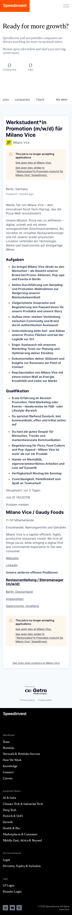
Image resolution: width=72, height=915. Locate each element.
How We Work (12, 760)
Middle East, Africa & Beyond (22, 840)
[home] (15, 6)
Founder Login (12, 891)
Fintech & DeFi (13, 816)
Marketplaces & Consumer (20, 834)
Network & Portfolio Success (21, 754)
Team (6, 742)
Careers (8, 778)
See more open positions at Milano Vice (36, 662)
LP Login (8, 885)
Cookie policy (45, 700)
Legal (6, 860)
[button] (66, 6)
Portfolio (8, 748)
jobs (6, 99)
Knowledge (10, 766)
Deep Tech (9, 810)
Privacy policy (27, 700)
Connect (8, 772)
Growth (8, 822)
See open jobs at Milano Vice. (34, 162)
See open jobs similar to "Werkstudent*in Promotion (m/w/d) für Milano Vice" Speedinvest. (39, 171)
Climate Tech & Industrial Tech (23, 804)
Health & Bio (11, 828)
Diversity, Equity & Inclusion (22, 866)
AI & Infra (9, 798)
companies (22, 99)
